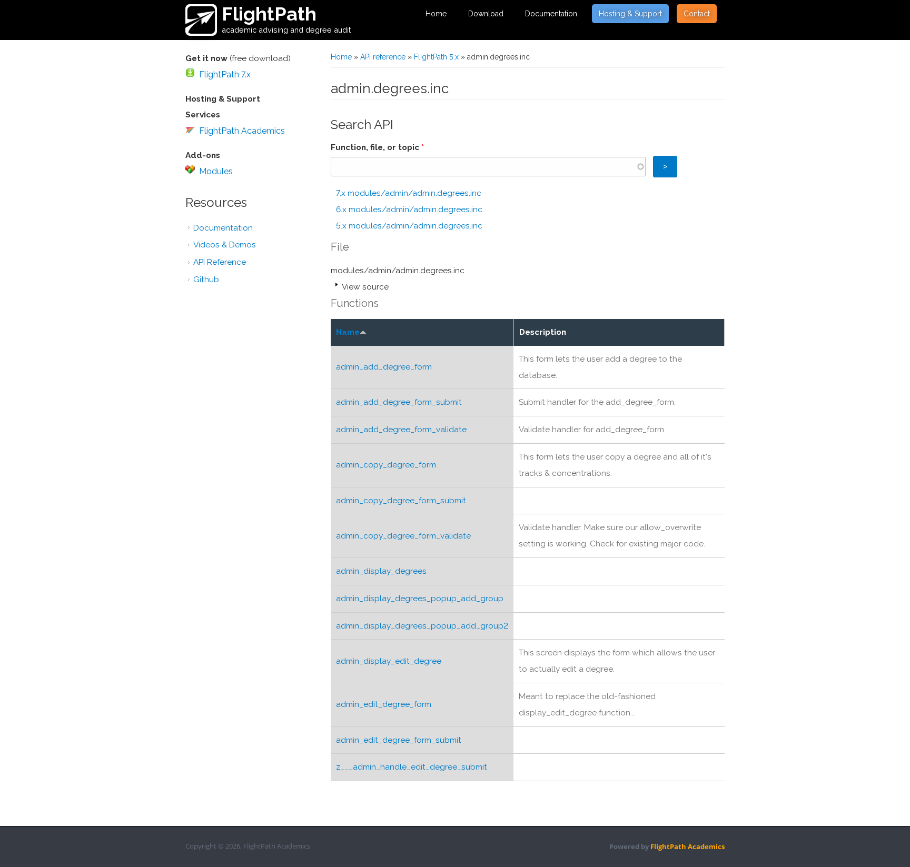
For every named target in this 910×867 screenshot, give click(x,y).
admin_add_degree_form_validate (401, 429)
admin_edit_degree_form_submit (398, 740)
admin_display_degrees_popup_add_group (419, 598)
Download (485, 13)
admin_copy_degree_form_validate (403, 536)
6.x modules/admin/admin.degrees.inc (409, 209)
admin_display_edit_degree (388, 661)
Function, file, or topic (377, 147)
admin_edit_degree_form (383, 704)
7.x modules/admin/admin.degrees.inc (408, 193)
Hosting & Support (630, 13)
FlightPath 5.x (436, 57)
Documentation (551, 13)
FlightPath (269, 14)
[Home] (201, 20)
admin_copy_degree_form (386, 465)
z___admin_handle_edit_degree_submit (411, 767)
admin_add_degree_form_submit (399, 402)
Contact (697, 13)
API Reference (219, 262)
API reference (382, 57)
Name (348, 332)
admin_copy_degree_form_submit (401, 500)
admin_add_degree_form (384, 367)
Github (206, 279)
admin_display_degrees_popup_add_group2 (422, 626)
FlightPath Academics (242, 131)
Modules (216, 171)
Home (436, 13)
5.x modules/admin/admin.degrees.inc (409, 226)
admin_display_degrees (381, 571)
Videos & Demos (224, 245)
